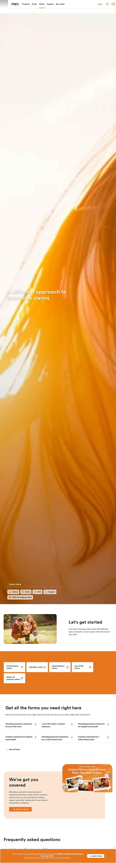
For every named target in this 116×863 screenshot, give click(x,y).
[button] (26, 4)
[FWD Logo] (15, 4)
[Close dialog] (114, 847)
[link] (14, 667)
